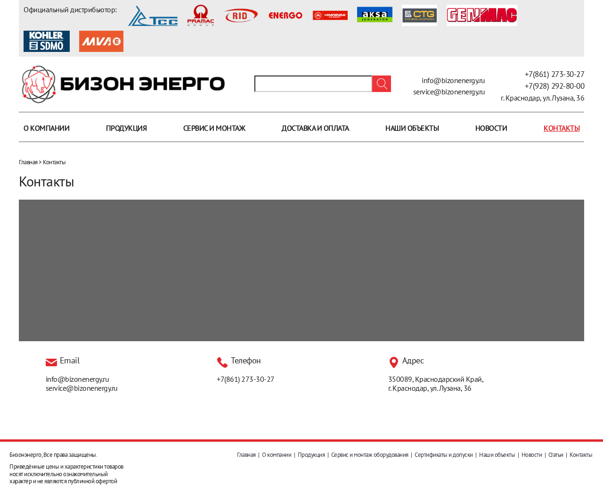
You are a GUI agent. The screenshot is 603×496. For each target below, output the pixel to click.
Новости (491, 128)
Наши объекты (412, 128)
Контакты (561, 128)
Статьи (555, 455)
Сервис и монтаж (214, 128)
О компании (46, 128)
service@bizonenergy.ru (449, 91)
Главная (28, 162)
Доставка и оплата (315, 128)
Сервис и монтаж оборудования (369, 455)
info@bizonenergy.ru (453, 80)
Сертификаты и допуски (444, 455)
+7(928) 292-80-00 (555, 86)
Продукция (126, 128)
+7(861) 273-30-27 (555, 74)
